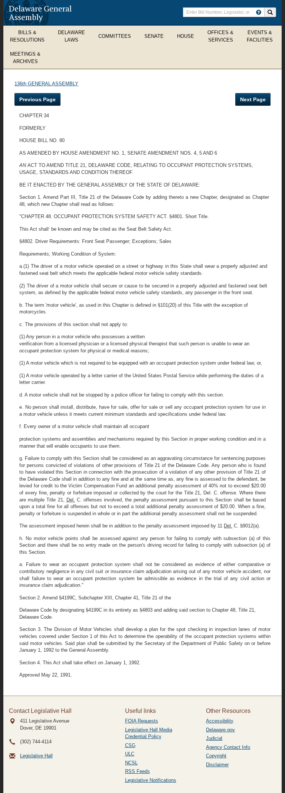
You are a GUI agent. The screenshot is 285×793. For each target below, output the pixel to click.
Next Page (253, 99)
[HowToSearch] (259, 12)
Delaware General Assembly (40, 12)
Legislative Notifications (150, 780)
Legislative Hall (36, 756)
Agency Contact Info (228, 747)
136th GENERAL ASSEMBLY (46, 83)
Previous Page (37, 99)
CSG (130, 745)
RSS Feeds (137, 771)
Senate (154, 36)
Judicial (214, 738)
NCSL (131, 763)
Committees (114, 36)
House (185, 36)
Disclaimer (217, 764)
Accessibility (219, 721)
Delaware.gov (220, 730)
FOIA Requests (141, 721)
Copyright (216, 756)
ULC (129, 754)
